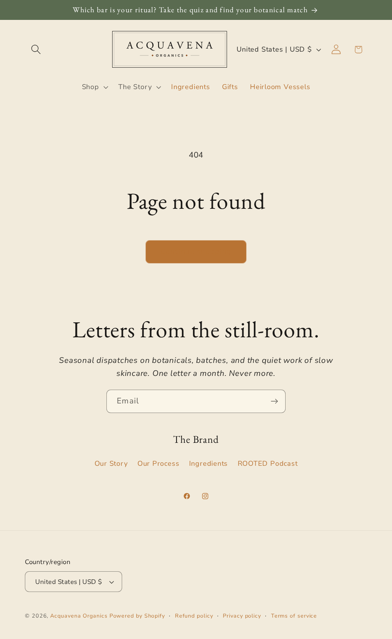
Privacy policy (242, 615)
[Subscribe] (274, 401)
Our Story (111, 463)
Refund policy (194, 615)
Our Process (158, 463)
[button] (36, 49)
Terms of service (294, 615)
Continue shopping (195, 251)
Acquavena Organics (78, 615)
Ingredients (208, 463)
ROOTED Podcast (268, 463)
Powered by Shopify (137, 615)
